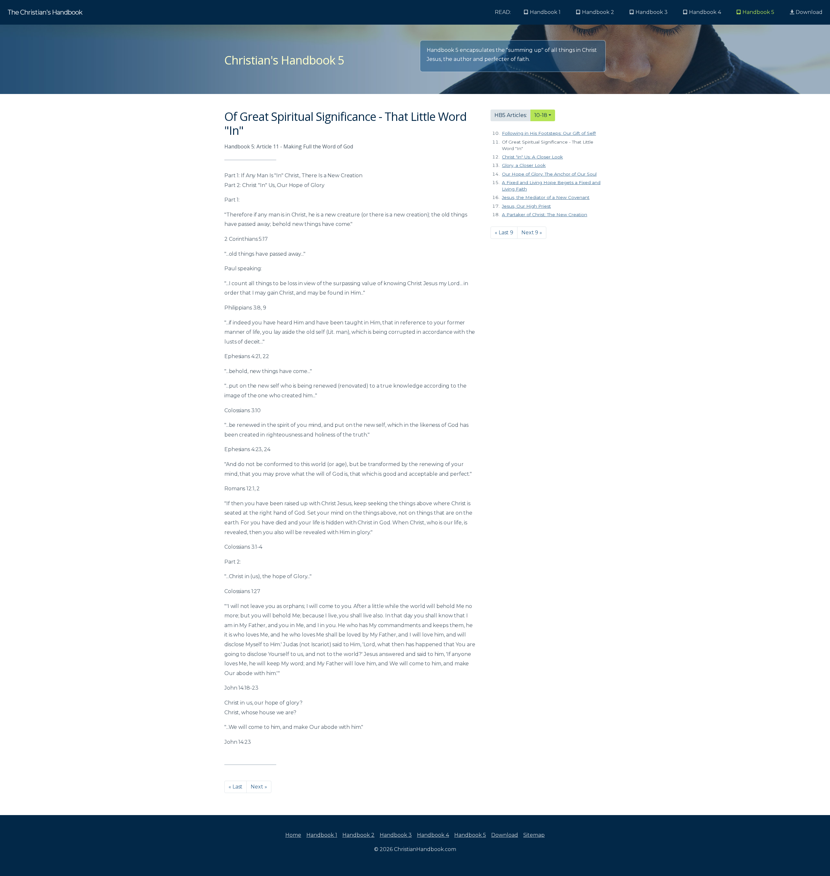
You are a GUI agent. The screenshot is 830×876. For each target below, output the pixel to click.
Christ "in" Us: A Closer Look (532, 156)
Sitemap (534, 835)
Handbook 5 (470, 835)
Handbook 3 (396, 835)
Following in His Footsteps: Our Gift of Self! (549, 133)
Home (293, 835)
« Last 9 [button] (504, 232)
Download (808, 12)
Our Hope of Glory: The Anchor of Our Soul (549, 174)
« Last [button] (236, 787)
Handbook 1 (321, 835)
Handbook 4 (433, 835)
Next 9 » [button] (531, 232)
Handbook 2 (358, 835)
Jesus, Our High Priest (526, 206)
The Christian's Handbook (44, 12)
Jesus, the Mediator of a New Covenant (545, 197)
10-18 (540, 115)
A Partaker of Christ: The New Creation (544, 214)
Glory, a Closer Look (524, 165)
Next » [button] (259, 787)
